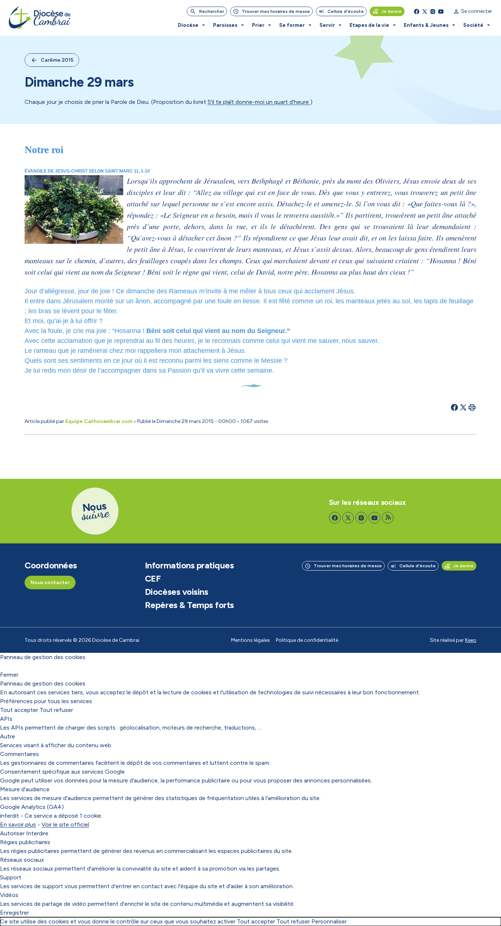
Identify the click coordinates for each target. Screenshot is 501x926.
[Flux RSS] (388, 518)
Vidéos (9, 894)
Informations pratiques (189, 565)
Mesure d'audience (25, 789)
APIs (6, 718)
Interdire (37, 833)
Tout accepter (19, 709)
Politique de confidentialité (307, 640)
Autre (7, 736)
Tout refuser (56, 709)
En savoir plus (18, 824)
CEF (153, 578)
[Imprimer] (472, 407)
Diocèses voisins (176, 591)
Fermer (9, 674)
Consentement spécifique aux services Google (62, 771)
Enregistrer (14, 912)
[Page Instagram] (432, 11)
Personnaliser (329, 921)
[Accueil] (39, 18)
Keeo (470, 640)
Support (10, 877)
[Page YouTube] (441, 11)
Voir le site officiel (65, 824)
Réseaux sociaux (22, 859)
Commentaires (19, 753)
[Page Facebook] (416, 11)
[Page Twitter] (424, 11)
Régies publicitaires (25, 842)
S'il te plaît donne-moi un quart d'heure (259, 101)
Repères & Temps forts (189, 605)
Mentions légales (250, 640)
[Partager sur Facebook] (454, 407)
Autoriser (12, 833)
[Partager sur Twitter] (463, 407)
